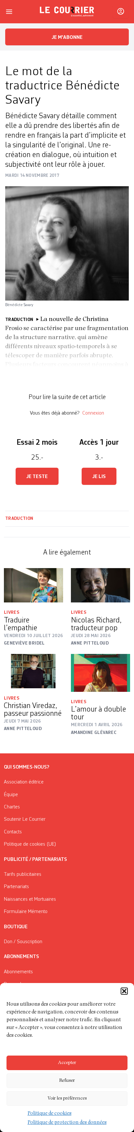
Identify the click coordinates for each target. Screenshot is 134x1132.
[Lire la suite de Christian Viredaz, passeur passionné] (33, 671)
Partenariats (16, 886)
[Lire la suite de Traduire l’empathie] (33, 585)
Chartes (12, 807)
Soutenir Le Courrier (25, 819)
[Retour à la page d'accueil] (67, 11)
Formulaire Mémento (25, 911)
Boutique (16, 927)
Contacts (13, 832)
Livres (11, 612)
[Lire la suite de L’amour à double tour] (100, 673)
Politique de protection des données (67, 1123)
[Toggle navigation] (9, 12)
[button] (124, 991)
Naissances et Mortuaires (30, 899)
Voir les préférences (67, 1098)
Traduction (19, 518)
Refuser (67, 1080)
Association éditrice (24, 782)
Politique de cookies (50, 1113)
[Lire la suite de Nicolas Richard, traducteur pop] (100, 585)
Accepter (67, 1062)
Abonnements (18, 972)
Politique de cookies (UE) (30, 844)
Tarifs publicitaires (22, 874)
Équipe (11, 794)
